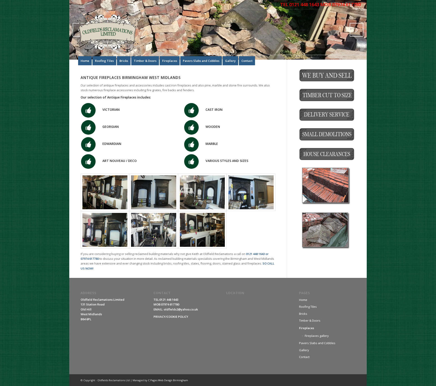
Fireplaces (306, 328)
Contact (304, 357)
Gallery (304, 350)
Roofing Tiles (308, 307)
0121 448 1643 (255, 254)
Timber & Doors (309, 320)
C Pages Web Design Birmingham (168, 380)
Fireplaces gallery (317, 336)
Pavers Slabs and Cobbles (317, 343)
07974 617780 (90, 259)
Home (303, 300)
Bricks (303, 314)
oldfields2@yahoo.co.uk (181, 309)
